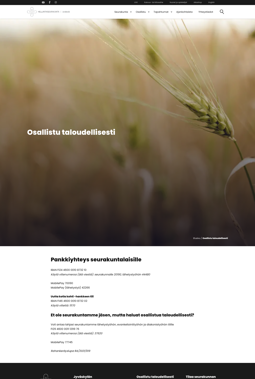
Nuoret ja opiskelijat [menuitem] (178, 2)
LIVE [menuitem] (136, 2)
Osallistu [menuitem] (141, 12)
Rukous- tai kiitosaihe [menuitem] (153, 2)
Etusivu (196, 238)
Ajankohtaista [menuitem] (184, 12)
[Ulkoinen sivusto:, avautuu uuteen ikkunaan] (44, 2)
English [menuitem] (211, 2)
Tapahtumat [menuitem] (161, 12)
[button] (222, 12)
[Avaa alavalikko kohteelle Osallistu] (148, 12)
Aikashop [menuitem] (198, 2)
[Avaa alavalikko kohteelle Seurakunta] (131, 12)
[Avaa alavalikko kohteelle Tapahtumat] (171, 12)
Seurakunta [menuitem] (121, 12)
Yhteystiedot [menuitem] (205, 12)
